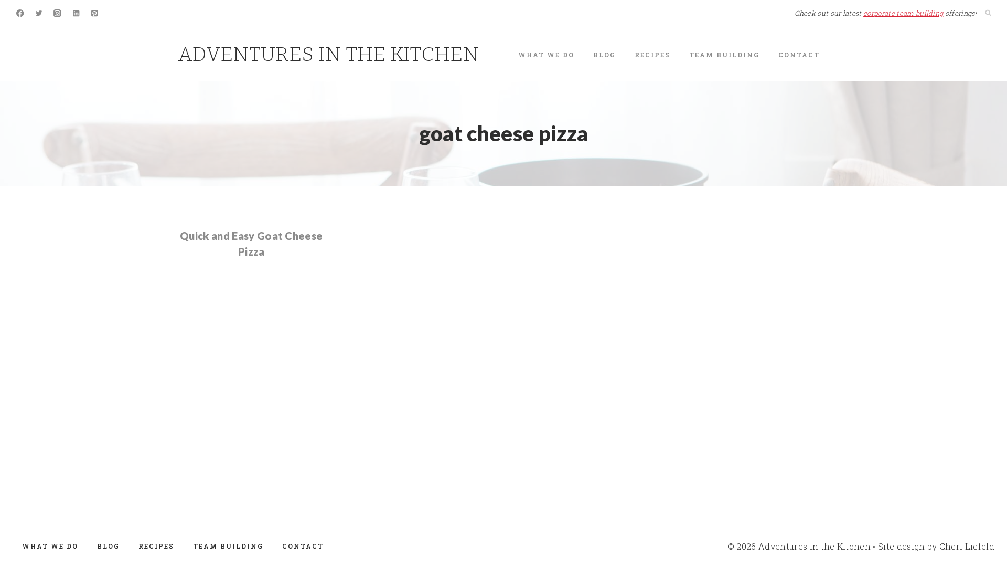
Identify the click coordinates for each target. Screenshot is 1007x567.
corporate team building (903, 13)
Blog (604, 54)
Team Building (724, 54)
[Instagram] (57, 13)
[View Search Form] (988, 13)
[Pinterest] (94, 13)
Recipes (652, 54)
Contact (799, 54)
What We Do (546, 54)
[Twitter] (39, 13)
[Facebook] (20, 13)
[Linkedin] (76, 13)
